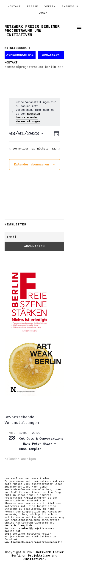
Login (43, 13)
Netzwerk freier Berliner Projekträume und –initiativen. (37, 556)
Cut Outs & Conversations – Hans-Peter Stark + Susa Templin (41, 444)
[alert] (34, 112)
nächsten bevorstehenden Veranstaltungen (28, 117)
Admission (51, 55)
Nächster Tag (46, 148)
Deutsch (10, 525)
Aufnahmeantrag (20, 55)
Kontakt (14, 6)
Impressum (70, 6)
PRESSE (32, 6)
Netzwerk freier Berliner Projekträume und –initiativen (32, 31)
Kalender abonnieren (31, 164)
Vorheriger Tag (24, 148)
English (26, 525)
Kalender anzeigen (20, 459)
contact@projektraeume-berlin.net (34, 67)
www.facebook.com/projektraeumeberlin (33, 542)
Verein (49, 6)
